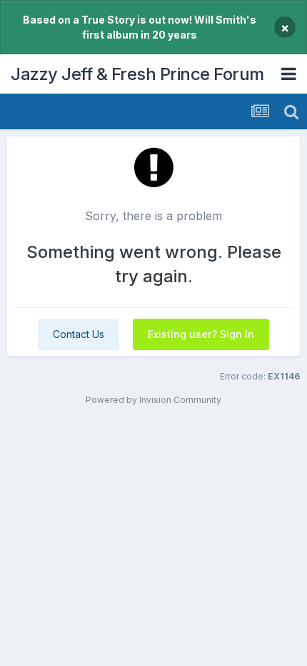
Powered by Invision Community (153, 399)
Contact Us (78, 334)
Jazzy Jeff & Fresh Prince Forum (137, 74)
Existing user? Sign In (201, 334)
